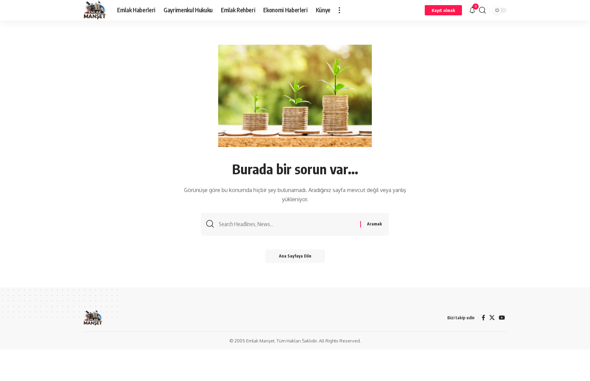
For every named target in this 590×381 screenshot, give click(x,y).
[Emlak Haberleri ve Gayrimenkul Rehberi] (94, 10)
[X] (492, 317)
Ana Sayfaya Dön (295, 256)
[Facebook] (483, 317)
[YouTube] (502, 317)
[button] (339, 10)
